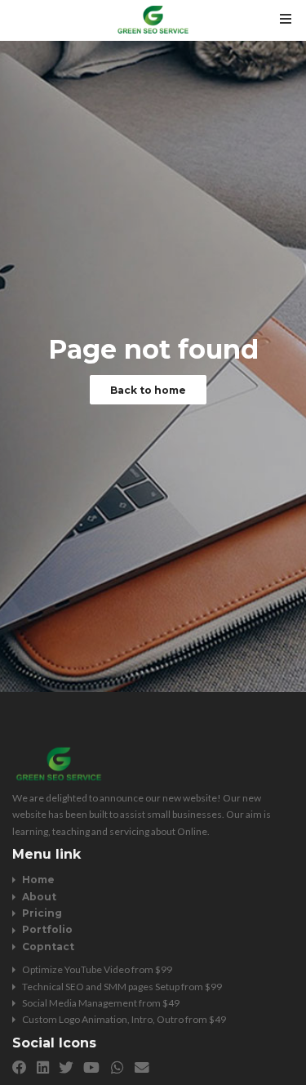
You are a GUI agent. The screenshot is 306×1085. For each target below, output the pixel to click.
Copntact (48, 946)
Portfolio (47, 929)
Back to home (148, 390)
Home (38, 879)
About (39, 897)
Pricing (42, 913)
